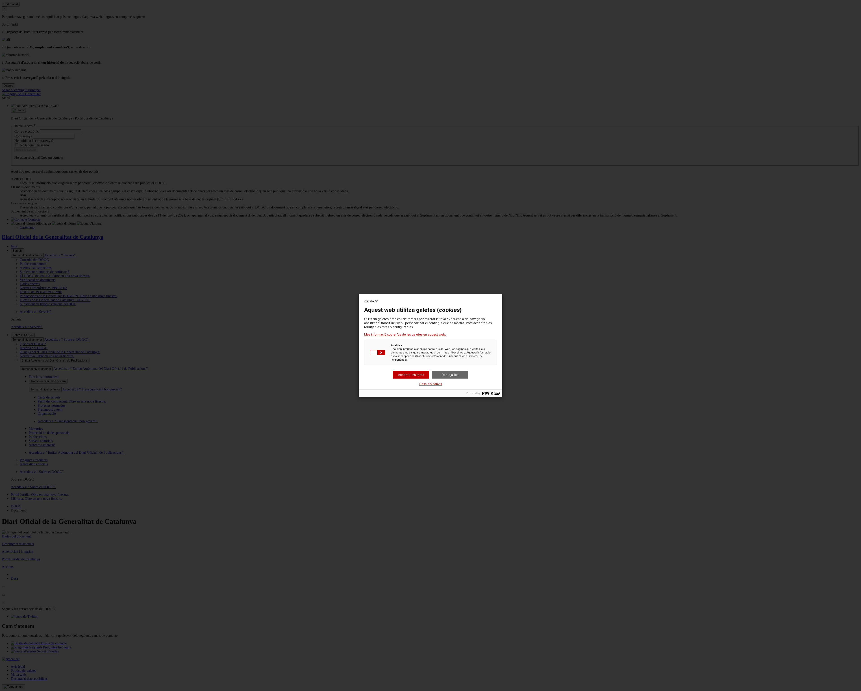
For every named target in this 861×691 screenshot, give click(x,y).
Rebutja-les (450, 375)
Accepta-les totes (411, 375)
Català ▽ (371, 301)
